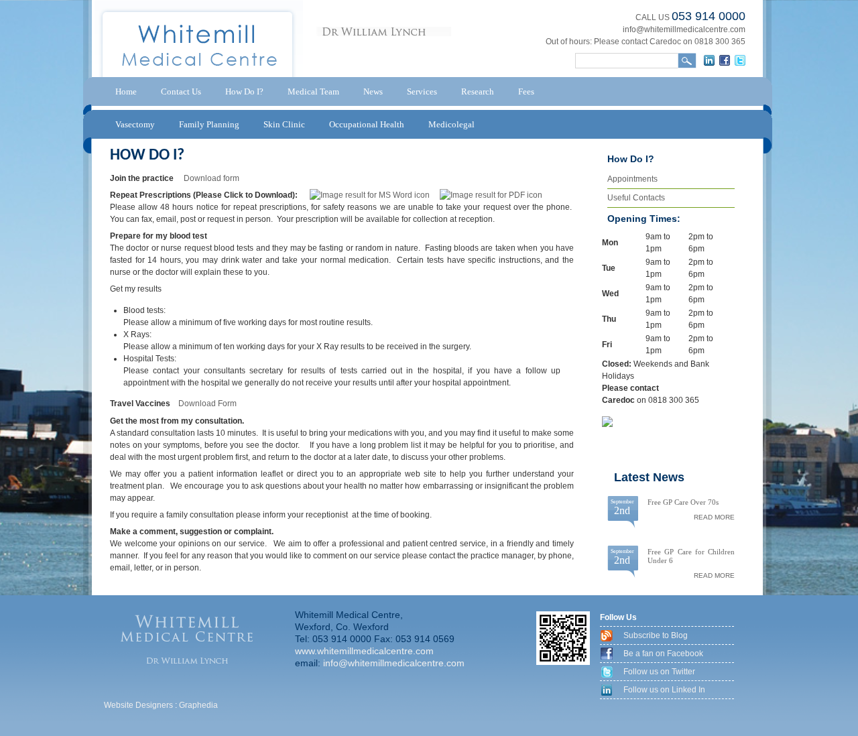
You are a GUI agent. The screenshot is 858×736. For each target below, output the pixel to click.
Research (477, 91)
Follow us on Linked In (664, 689)
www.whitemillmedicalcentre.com (364, 651)
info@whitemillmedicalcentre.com (684, 29)
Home (126, 91)
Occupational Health (366, 124)
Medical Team (313, 91)
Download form (211, 178)
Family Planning (209, 124)
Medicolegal (451, 124)
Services (422, 91)
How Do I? (244, 91)
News (373, 91)
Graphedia (198, 705)
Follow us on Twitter (659, 671)
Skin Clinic (284, 124)
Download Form (207, 403)
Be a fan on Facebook (663, 653)
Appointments (632, 179)
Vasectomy (135, 124)
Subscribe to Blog (655, 635)
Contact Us (181, 91)
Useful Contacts (636, 197)
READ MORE (714, 517)
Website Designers (138, 705)
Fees (526, 91)
